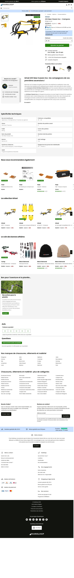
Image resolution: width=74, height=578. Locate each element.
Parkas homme (5, 383)
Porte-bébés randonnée (25, 393)
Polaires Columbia (41, 387)
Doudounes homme (6, 381)
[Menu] (1, 8)
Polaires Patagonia (42, 381)
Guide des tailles (67, 38)
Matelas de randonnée (6, 389)
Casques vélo (22, 391)
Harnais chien (59, 381)
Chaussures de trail (24, 383)
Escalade (49, 14)
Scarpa (39, 361)
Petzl (57, 365)
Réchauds (21, 375)
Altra (20, 357)
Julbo (57, 357)
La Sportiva (3, 363)
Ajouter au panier (57, 45)
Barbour (21, 365)
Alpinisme (54, 14)
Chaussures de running (25, 385)
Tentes (2, 387)
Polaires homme (5, 385)
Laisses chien (59, 383)
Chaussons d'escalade (24, 387)
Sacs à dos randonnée (24, 377)
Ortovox (3, 359)
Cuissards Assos (60, 375)
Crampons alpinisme (62, 14)
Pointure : (48, 38)
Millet (20, 359)
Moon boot (22, 361)
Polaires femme (5, 379)
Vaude (39, 363)
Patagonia (3, 357)
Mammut (39, 365)
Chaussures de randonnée (26, 381)
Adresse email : (41, 413)
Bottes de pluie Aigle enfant (44, 379)
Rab (2, 361)
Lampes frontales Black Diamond (45, 389)
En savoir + (27, 102)
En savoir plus (49, 34)
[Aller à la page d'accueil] (46, 14)
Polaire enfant (40, 377)
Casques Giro (59, 377)
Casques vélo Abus (60, 391)
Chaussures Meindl (42, 391)
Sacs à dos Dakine (41, 393)
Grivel (47, 17)
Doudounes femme (6, 375)
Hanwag (58, 361)
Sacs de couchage (5, 393)
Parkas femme (4, 377)
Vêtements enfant (41, 375)
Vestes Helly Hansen (42, 385)
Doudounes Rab (60, 379)
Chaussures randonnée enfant (27, 389)
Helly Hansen (22, 363)
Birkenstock (58, 363)
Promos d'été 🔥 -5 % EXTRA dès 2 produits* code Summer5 (37, 11)
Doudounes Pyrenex (42, 383)
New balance (59, 359)
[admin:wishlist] (71, 45)
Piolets (20, 379)
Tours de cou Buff (60, 389)
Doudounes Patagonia (61, 393)
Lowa (2, 365)
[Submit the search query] (72, 8)
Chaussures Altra (60, 387)
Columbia (39, 359)
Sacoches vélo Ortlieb (61, 385)
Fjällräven (39, 357)
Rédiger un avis (48, 21)
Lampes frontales (5, 391)
